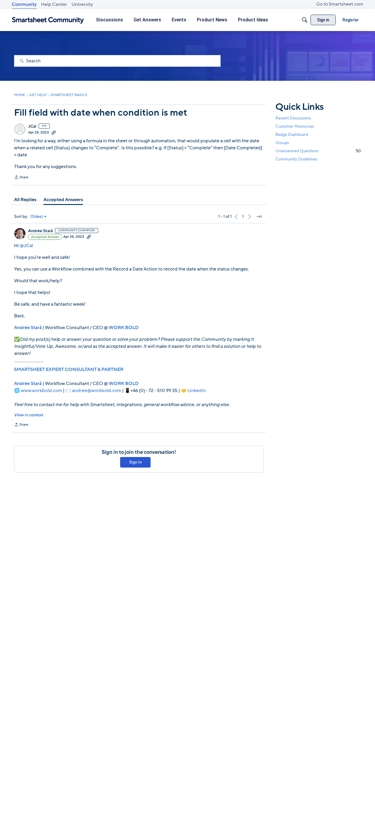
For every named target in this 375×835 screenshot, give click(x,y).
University (82, 4)
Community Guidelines (296, 159)
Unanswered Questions (318, 151)
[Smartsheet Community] (48, 20)
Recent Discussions (293, 118)
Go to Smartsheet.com (339, 4)
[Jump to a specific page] (259, 216)
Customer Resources (294, 126)
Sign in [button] (135, 462)
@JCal (26, 245)
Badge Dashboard (291, 134)
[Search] (304, 20)
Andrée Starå (40, 231)
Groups (282, 143)
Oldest (36, 217)
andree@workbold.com (96, 390)
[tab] (25, 200)
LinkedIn (197, 390)
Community (24, 4)
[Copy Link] (53, 132)
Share (21, 178)
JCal (32, 126)
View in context (28, 415)
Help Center (54, 4)
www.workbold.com (41, 390)
